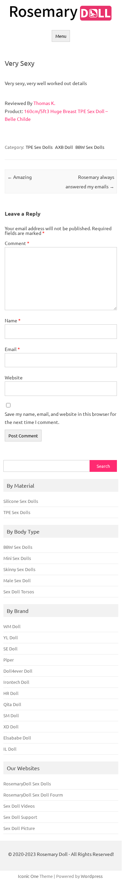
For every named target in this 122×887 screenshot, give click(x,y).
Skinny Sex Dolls (19, 569)
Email (12, 349)
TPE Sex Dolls (39, 147)
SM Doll (11, 715)
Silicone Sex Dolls (20, 501)
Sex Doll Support (20, 817)
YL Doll (10, 637)
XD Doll (11, 726)
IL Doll (10, 749)
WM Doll (12, 626)
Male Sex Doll (17, 580)
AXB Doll (64, 147)
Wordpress (92, 876)
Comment (17, 243)
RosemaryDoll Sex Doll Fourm (33, 795)
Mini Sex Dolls (17, 558)
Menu (60, 36)
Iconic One (28, 876)
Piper (8, 660)
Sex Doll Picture (19, 828)
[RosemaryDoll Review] (61, 19)
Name (13, 320)
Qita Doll (12, 704)
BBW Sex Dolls (89, 147)
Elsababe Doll (17, 738)
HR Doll (11, 693)
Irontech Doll (16, 682)
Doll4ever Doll (17, 671)
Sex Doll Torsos (18, 591)
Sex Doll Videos (19, 806)
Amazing (19, 177)
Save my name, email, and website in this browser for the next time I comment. (60, 418)
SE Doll (10, 648)
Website (14, 377)
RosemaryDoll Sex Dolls (27, 783)
